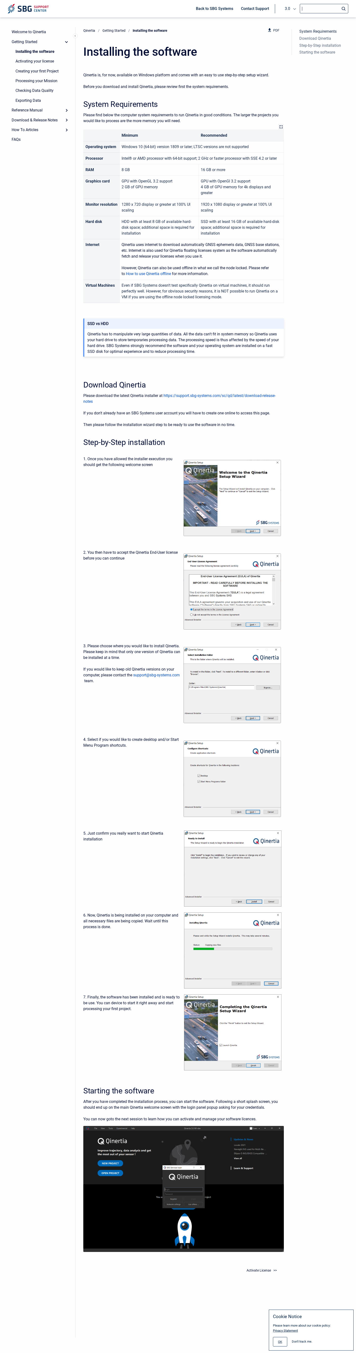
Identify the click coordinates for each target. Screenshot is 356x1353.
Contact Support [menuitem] (255, 8)
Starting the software (317, 52)
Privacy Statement (285, 1330)
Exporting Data (28, 100)
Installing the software (34, 51)
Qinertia (89, 30)
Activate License (259, 1270)
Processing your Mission (36, 81)
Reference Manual (27, 110)
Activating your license (34, 61)
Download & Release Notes (35, 120)
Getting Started (24, 42)
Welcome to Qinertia (29, 32)
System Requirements (318, 31)
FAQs (16, 139)
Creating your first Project (37, 71)
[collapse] (66, 42)
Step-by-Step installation (320, 45)
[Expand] (66, 110)
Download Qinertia (315, 38)
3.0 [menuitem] (287, 8)
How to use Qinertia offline (148, 273)
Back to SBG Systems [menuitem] (214, 8)
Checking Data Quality (34, 90)
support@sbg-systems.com (156, 675)
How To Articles (25, 129)
